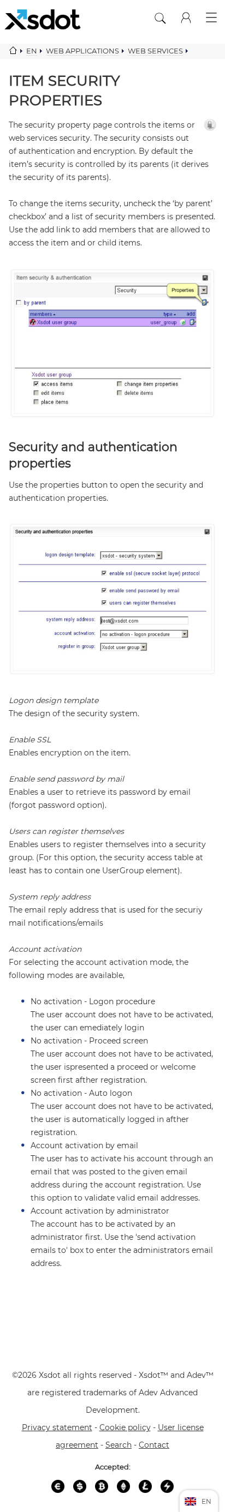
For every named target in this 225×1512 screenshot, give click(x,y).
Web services (155, 50)
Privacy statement (57, 1427)
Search (118, 1445)
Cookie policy (125, 1427)
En (31, 50)
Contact (154, 1445)
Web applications (82, 50)
